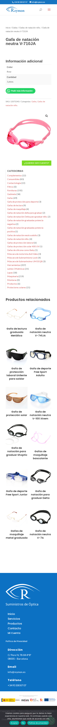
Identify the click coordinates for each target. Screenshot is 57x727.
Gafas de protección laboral (20, 242)
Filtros (10, 186)
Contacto (14, 628)
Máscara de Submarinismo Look (22, 257)
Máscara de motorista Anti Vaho (22, 254)
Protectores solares (16, 287)
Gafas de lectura (15, 205)
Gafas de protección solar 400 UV (23, 246)
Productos (12, 283)
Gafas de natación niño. (30, 28)
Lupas (10, 272)
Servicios (14, 619)
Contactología (14, 183)
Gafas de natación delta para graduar (24, 212)
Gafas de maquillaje (16, 209)
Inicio (8, 28)
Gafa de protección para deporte (22, 201)
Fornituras (12, 190)
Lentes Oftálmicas (15, 268)
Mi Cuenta (14, 633)
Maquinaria (12, 276)
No (23, 723)
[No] (53, 718)
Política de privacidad (38, 723)
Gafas (15, 28)
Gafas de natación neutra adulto (22, 235)
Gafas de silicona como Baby (21, 250)
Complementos (14, 175)
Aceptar (14, 723)
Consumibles (13, 179)
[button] (46, 115)
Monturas (12, 280)
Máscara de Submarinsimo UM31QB (24, 261)
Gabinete (11, 194)
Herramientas (13, 265)
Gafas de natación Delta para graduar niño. (27, 216)
